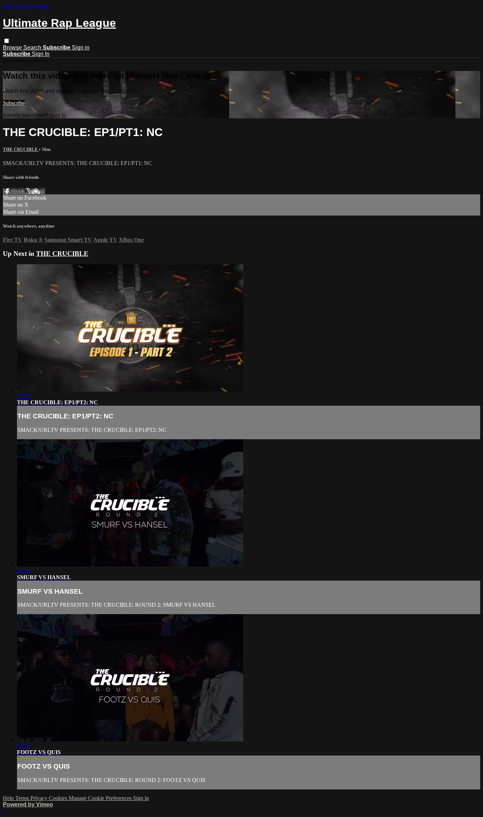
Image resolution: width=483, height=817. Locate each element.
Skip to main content (26, 6)
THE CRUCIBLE (21, 149)
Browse (13, 48)
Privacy (39, 798)
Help (9, 798)
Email (38, 191)
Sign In (41, 54)
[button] (6, 41)
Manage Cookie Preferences (101, 798)
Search (33, 48)
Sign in (80, 48)
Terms (22, 798)
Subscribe (14, 103)
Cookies (59, 798)
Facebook (14, 191)
